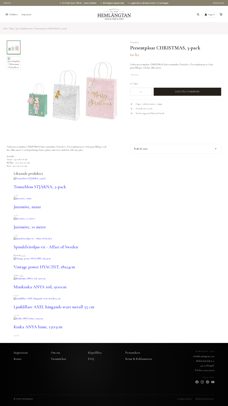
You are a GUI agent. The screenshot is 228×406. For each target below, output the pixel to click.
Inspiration (26, 14)
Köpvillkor (95, 352)
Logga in (211, 14)
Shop (11, 28)
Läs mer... (135, 74)
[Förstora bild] (116, 46)
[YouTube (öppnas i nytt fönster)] (212, 382)
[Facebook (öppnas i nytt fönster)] (197, 382)
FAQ (91, 359)
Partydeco (134, 42)
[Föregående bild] (28, 90)
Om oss (55, 352)
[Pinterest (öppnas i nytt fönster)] (207, 382)
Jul (17, 28)
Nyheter (7, 3)
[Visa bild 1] (13, 47)
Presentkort (132, 352)
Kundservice (218, 3)
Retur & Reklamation (138, 359)
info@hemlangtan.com (203, 356)
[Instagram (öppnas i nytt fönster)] (202, 382)
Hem (5, 28)
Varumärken (58, 359)
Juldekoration (26, 28)
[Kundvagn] (220, 14)
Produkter (13, 14)
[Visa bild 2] (13, 63)
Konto (17, 359)
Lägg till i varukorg (187, 91)
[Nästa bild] (117, 90)
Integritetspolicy (204, 399)
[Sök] (198, 14)
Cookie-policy (184, 399)
